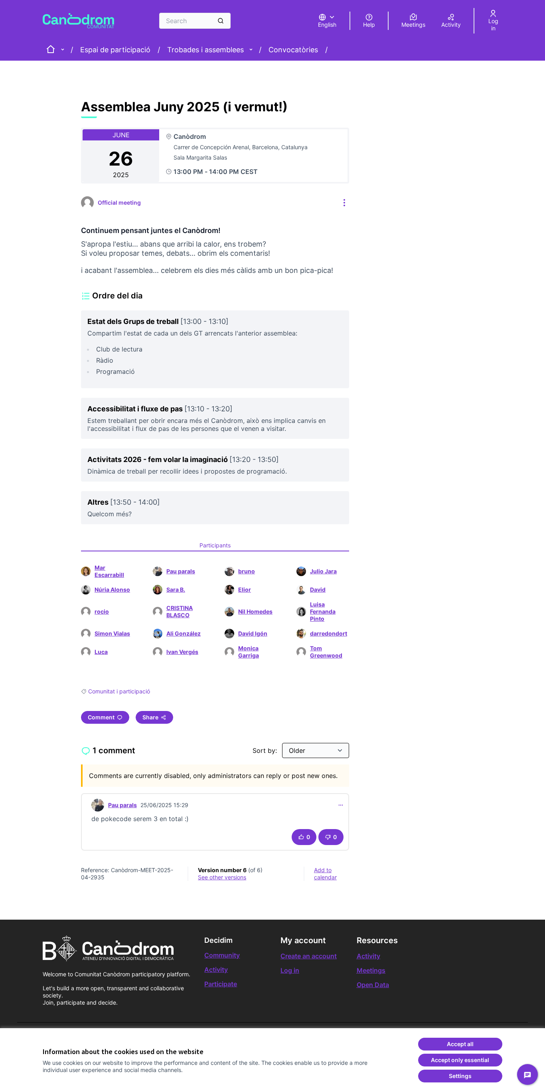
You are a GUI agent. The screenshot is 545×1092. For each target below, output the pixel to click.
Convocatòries (293, 49)
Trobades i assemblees (205, 49)
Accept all (460, 1044)
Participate (220, 984)
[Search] (220, 20)
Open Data (373, 985)
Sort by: (266, 750)
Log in (289, 970)
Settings (460, 1075)
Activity (216, 970)
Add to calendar (325, 874)
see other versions (222, 877)
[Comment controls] (341, 805)
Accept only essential (460, 1059)
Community (222, 955)
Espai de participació (115, 49)
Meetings (371, 970)
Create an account (308, 956)
